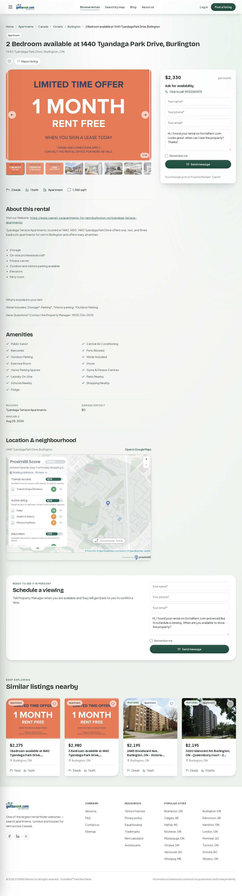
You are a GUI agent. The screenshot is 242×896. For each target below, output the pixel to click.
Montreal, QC (210, 838)
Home (10, 26)
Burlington (74, 26)
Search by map (115, 7)
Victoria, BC (209, 852)
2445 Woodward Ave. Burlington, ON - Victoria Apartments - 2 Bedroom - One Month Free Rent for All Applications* (149, 759)
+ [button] (146, 459)
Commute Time (111, 541)
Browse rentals (90, 7)
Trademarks (132, 831)
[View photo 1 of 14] (15, 169)
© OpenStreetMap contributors (112, 551)
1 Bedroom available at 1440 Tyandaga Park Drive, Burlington (29, 755)
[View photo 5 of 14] (94, 169)
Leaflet (147, 551)
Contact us (92, 824)
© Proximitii (90, 551)
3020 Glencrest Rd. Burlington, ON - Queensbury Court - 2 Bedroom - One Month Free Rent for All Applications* (208, 757)
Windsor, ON (210, 858)
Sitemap (90, 831)
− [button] (146, 465)
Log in (204, 7)
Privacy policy (133, 818)
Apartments (26, 26)
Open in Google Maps (138, 449)
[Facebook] (9, 836)
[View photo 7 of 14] (133, 169)
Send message (200, 164)
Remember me (179, 155)
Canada (43, 26)
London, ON (210, 831)
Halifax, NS (171, 824)
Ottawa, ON (171, 845)
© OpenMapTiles (135, 551)
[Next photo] (145, 115)
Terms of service (135, 811)
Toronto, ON (210, 845)
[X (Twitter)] (26, 836)
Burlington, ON (211, 811)
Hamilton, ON (210, 824)
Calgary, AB (171, 818)
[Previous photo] (12, 115)
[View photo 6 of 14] (113, 169)
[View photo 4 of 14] (74, 169)
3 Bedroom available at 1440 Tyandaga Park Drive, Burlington (88, 755)
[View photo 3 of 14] (54, 169)
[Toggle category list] (38, 548)
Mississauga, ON (174, 838)
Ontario (58, 26)
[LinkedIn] (17, 836)
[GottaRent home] (25, 7)
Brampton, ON (173, 811)
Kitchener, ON (172, 831)
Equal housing (133, 824)
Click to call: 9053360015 (186, 91)
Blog (133, 7)
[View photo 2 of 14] (35, 169)
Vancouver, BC (173, 852)
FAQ (88, 818)
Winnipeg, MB (172, 858)
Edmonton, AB (211, 818)
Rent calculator (134, 838)
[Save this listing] (9, 61)
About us (148, 7)
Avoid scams (132, 845)
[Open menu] (10, 7)
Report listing (29, 61)
